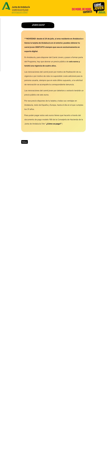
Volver (24, 142)
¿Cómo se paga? (53, 124)
